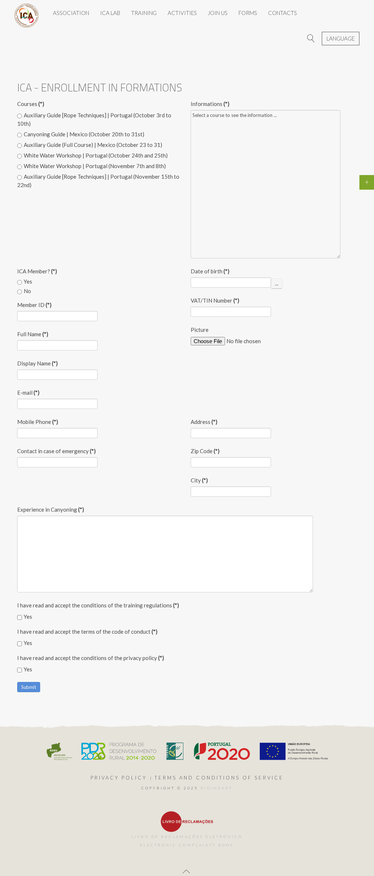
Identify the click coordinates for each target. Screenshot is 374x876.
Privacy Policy (119, 778)
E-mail (28, 392)
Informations (210, 104)
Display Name (37, 363)
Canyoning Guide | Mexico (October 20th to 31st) (84, 134)
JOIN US (218, 13)
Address (204, 421)
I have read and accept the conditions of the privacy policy (90, 658)
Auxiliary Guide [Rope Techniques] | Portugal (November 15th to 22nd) (98, 180)
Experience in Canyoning (50, 509)
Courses (30, 104)
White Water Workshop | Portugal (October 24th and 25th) (96, 155)
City (199, 480)
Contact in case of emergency (56, 451)
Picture (200, 329)
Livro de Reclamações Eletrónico (187, 836)
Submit (28, 687)
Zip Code (205, 451)
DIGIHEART (217, 788)
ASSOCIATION (71, 13)
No (27, 291)
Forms (247, 13)
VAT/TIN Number (215, 300)
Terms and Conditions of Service (219, 778)
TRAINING (144, 13)
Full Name (32, 334)
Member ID (34, 305)
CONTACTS (282, 13)
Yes (28, 281)
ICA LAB (110, 13)
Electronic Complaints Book (187, 845)
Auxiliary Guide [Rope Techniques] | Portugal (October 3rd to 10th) (94, 119)
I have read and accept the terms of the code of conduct (87, 631)
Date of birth (210, 271)
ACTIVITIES (182, 13)
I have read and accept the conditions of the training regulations (98, 605)
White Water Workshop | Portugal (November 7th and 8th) (95, 166)
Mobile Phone (37, 421)
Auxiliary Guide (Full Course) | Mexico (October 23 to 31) (93, 144)
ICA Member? (37, 271)
